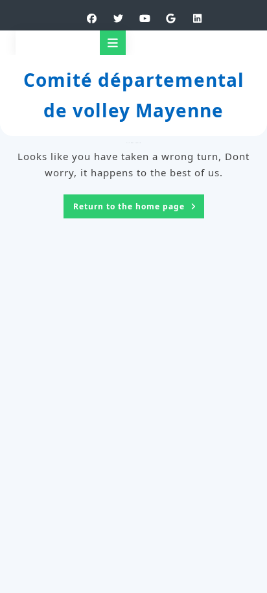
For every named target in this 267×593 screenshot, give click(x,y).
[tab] (113, 42)
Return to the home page (138, 208)
